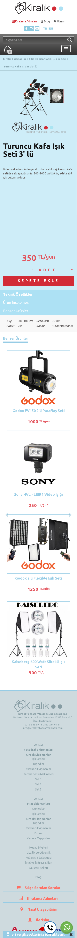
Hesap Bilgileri (38, 847)
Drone (38, 833)
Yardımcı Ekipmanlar (38, 769)
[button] (7, 512)
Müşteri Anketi (38, 868)
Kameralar (38, 808)
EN (51, 28)
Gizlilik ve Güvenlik (39, 852)
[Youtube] (37, 28)
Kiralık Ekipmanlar (38, 754)
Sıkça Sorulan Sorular (42, 888)
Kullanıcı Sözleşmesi (39, 857)
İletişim (42, 920)
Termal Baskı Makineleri (38, 774)
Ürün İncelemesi (16, 302)
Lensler (38, 744)
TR (45, 28)
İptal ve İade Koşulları (38, 862)
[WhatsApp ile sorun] (66, 927)
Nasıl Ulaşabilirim (42, 909)
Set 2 (38, 784)
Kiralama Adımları (42, 898)
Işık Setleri (38, 759)
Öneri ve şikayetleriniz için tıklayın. (36, 934)
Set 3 (38, 789)
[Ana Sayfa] (39, 7)
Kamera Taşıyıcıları (38, 838)
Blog (38, 877)
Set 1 (38, 779)
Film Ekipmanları (38, 803)
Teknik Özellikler (18, 294)
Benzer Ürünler (15, 311)
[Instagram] (31, 28)
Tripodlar (38, 764)
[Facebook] (26, 28)
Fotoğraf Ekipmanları (38, 749)
